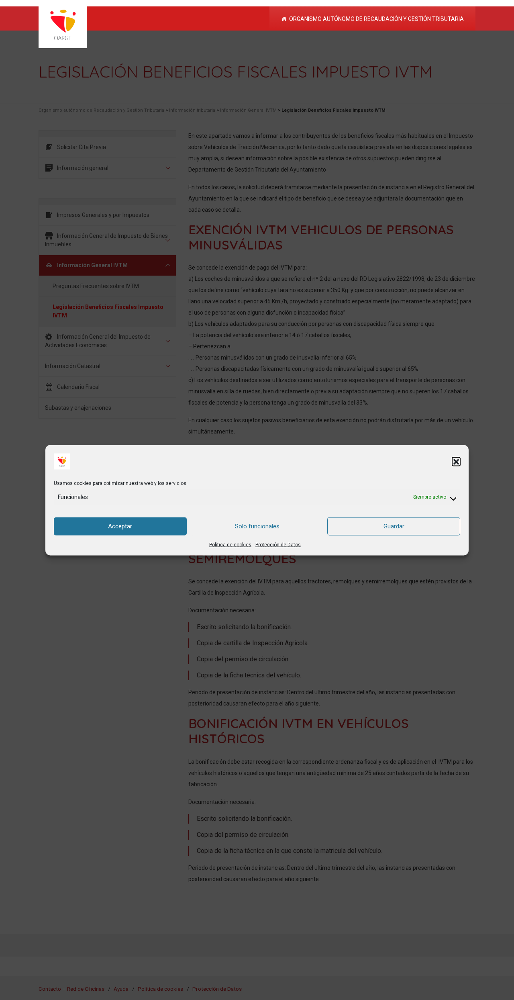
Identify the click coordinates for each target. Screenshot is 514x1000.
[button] (456, 461)
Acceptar (120, 526)
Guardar (393, 526)
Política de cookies (230, 544)
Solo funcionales (257, 526)
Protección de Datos (278, 544)
